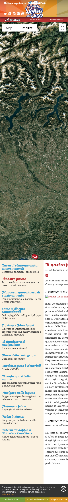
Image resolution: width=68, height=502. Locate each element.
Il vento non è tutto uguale (16, 378)
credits (33, 11)
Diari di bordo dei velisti (37, 500)
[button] (35, 257)
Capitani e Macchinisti (18, 325)
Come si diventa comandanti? (13, 310)
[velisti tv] (37, 4)
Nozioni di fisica (14, 406)
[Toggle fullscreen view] (62, 28)
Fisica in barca (13, 416)
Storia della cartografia (19, 355)
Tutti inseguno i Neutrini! (21, 365)
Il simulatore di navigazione (13, 343)
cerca (32, 9)
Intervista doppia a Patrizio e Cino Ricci (17, 432)
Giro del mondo (56, 20)
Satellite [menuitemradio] (26, 28)
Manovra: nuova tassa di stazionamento (21, 294)
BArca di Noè (36, 20)
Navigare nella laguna (18, 392)
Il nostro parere (14, 278)
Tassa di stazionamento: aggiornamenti (20, 267)
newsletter (34, 6)
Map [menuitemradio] (9, 28)
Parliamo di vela (12, 500)
